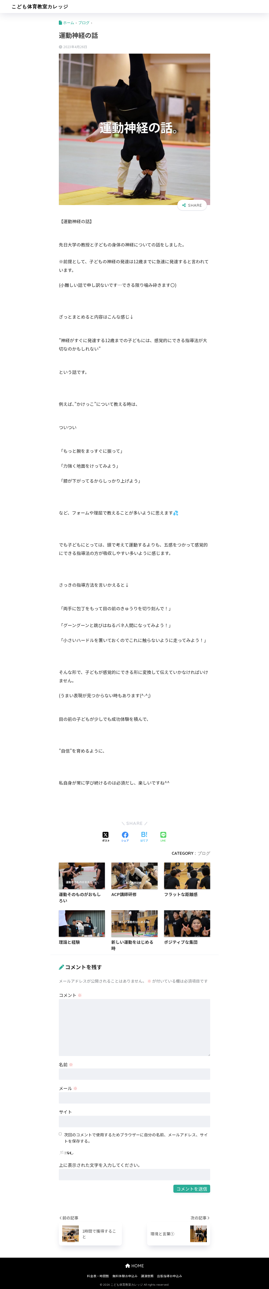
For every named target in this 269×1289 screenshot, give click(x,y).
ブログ (204, 853)
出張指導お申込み (169, 1276)
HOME (137, 1265)
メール (68, 1088)
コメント (70, 995)
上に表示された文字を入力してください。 (100, 1165)
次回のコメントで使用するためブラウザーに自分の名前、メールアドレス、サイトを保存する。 (136, 1138)
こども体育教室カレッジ (40, 6)
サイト (65, 1112)
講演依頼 (147, 1276)
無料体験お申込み (125, 1276)
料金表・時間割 (98, 1276)
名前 (66, 1064)
